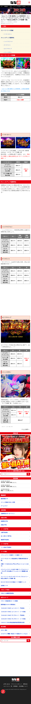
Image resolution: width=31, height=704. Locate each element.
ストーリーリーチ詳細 (7, 30)
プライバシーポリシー (16, 684)
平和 (11, 6)
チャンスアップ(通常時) (7, 37)
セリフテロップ (8, 48)
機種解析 (6, 6)
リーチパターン (8, 34)
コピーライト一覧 (7, 686)
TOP (1, 6)
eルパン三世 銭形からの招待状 (20, 6)
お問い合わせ (6, 684)
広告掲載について (23, 686)
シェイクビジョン (8, 41)
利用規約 (15, 686)
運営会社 (25, 684)
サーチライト (7, 45)
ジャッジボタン (8, 52)
